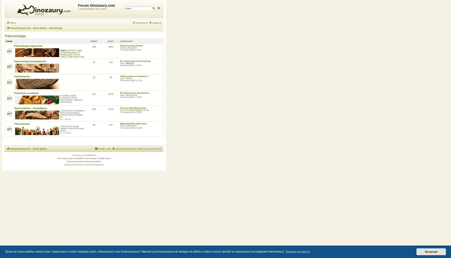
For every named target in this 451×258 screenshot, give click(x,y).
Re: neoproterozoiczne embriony (135, 61)
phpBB (79, 158)
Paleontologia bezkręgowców (30, 61)
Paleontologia (15, 36)
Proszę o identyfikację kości (133, 108)
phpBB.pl (97, 161)
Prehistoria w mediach (26, 93)
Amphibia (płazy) (70, 52)
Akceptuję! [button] (431, 251)
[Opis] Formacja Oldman (131, 46)
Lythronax (130, 48)
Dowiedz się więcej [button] (298, 251)
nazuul (129, 63)
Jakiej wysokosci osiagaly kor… (135, 76)
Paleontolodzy (22, 124)
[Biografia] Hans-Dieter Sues (133, 124)
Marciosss (130, 95)
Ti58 (127, 78)
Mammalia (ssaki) (76, 57)
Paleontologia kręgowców (28, 46)
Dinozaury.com (78, 155)
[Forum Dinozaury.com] (42, 9)
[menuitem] (155, 23)
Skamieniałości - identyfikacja (30, 108)
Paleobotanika (22, 76)
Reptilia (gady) (66, 55)
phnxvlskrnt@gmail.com (136, 110)
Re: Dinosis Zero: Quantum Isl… (135, 93)
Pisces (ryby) (76, 50)
